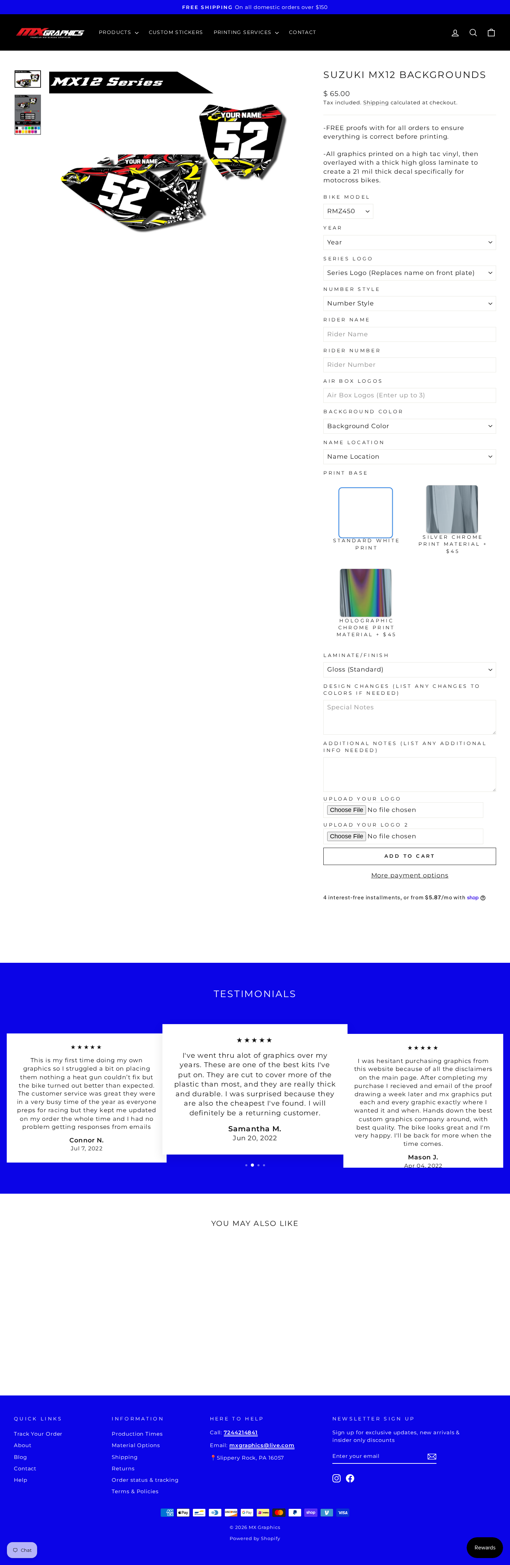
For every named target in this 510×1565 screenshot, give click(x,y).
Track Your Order (38, 1433)
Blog (20, 1457)
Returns (123, 1468)
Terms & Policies (135, 1491)
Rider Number (352, 350)
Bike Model (346, 197)
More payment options (410, 875)
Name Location (354, 442)
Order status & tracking (145, 1480)
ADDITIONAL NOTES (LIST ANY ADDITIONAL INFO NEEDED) (405, 746)
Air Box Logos (353, 381)
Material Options (136, 1445)
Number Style (351, 289)
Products (116, 32)
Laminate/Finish (356, 655)
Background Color (363, 411)
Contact (302, 32)
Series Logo (348, 259)
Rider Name (346, 320)
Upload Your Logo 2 (366, 825)
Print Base (345, 473)
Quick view (71, 1323)
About (23, 1445)
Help (20, 1480)
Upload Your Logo (362, 799)
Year (332, 228)
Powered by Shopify (255, 1538)
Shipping (376, 102)
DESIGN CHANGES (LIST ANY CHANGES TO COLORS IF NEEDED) (402, 689)
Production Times (137, 1433)
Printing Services (243, 32)
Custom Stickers (176, 32)
